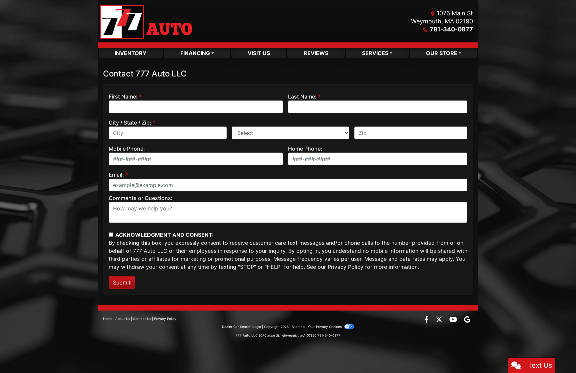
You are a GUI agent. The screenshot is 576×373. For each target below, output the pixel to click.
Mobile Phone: (127, 148)
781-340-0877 (451, 29)
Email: (116, 174)
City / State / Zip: (130, 122)
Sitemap (298, 327)
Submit (122, 282)
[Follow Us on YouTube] (454, 320)
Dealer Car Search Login (241, 327)
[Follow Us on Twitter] (440, 320)
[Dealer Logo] (146, 21)
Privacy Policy (345, 266)
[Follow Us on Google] (467, 320)
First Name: (123, 96)
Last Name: (302, 96)
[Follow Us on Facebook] (427, 320)
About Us (122, 319)
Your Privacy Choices (325, 327)
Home (107, 319)
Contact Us (142, 319)
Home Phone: (305, 148)
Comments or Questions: (141, 198)
